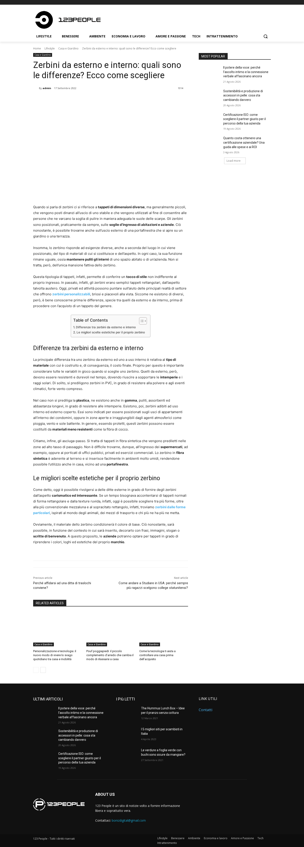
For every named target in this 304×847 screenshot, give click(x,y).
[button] (265, 36)
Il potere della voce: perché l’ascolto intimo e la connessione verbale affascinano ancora (245, 72)
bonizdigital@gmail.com (129, 820)
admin (47, 88)
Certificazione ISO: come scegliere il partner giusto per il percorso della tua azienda (244, 119)
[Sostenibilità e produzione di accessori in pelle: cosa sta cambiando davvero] (209, 96)
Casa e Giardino (68, 48)
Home (37, 48)
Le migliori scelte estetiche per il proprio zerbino (111, 332)
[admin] (36, 88)
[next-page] (43, 670)
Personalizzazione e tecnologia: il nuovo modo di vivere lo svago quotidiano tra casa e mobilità (54, 655)
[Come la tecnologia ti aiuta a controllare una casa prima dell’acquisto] (163, 629)
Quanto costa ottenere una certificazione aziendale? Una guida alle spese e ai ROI (244, 142)
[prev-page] (36, 670)
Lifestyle (50, 48)
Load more (234, 161)
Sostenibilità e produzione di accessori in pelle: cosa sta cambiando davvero (243, 95)
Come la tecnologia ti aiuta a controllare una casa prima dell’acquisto (157, 655)
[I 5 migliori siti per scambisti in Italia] (127, 734)
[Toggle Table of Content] (141, 321)
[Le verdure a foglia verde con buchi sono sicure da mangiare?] (127, 755)
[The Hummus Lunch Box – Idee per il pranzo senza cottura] (127, 713)
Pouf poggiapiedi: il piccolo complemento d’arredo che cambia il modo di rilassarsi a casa (110, 655)
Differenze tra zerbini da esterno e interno (106, 327)
